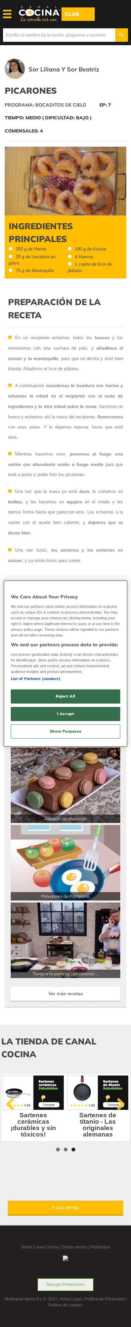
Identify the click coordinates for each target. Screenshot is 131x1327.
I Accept (65, 713)
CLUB (72, 14)
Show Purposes (65, 731)
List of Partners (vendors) (35, 678)
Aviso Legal (71, 1299)
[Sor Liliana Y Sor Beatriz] (61, 77)
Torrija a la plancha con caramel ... (65, 973)
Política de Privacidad (104, 1299)
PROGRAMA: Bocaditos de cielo (45, 105)
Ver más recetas (65, 993)
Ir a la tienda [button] (65, 1207)
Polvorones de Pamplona (65, 896)
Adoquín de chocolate (66, 818)
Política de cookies (65, 1305)
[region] (65, 663)
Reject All (65, 696)
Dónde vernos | (75, 1247)
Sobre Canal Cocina (39, 1247)
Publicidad (100, 1247)
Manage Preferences (65, 1284)
